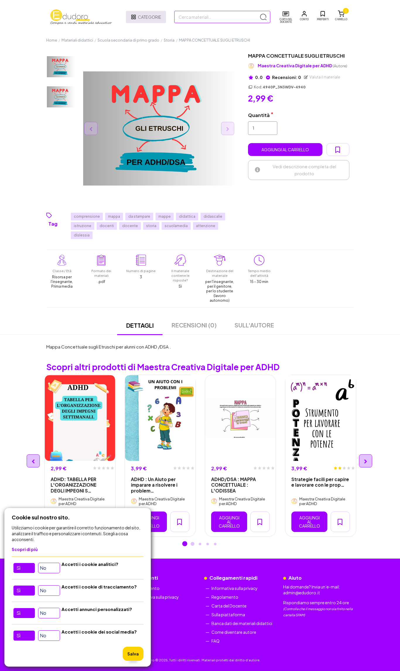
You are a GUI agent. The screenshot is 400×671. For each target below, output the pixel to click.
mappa (114, 216)
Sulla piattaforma (228, 614)
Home (51, 40)
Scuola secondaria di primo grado (128, 40)
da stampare (139, 216)
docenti (107, 226)
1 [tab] (185, 544)
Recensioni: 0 (286, 77)
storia (151, 226)
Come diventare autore (233, 632)
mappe (164, 216)
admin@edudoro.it (301, 592)
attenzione (205, 226)
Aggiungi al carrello (285, 149)
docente (130, 226)
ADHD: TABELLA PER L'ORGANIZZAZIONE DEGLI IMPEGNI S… (73, 484)
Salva (133, 653)
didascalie (213, 216)
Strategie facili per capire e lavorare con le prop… (320, 482)
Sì (18, 568)
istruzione (82, 226)
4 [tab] (208, 544)
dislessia (82, 235)
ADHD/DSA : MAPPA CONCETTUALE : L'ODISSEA (233, 484)
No (43, 568)
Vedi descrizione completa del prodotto (304, 170)
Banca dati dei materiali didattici (241, 623)
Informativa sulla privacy (156, 597)
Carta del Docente (229, 605)
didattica (187, 216)
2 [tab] (192, 544)
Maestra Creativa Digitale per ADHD (302, 65)
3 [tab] (200, 544)
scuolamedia (176, 226)
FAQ (215, 640)
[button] (304, 16)
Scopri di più (25, 549)
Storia (169, 40)
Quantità (259, 115)
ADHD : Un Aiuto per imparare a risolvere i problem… (154, 484)
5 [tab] (215, 544)
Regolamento (224, 597)
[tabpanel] (80, 456)
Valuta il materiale (324, 77)
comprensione (87, 216)
